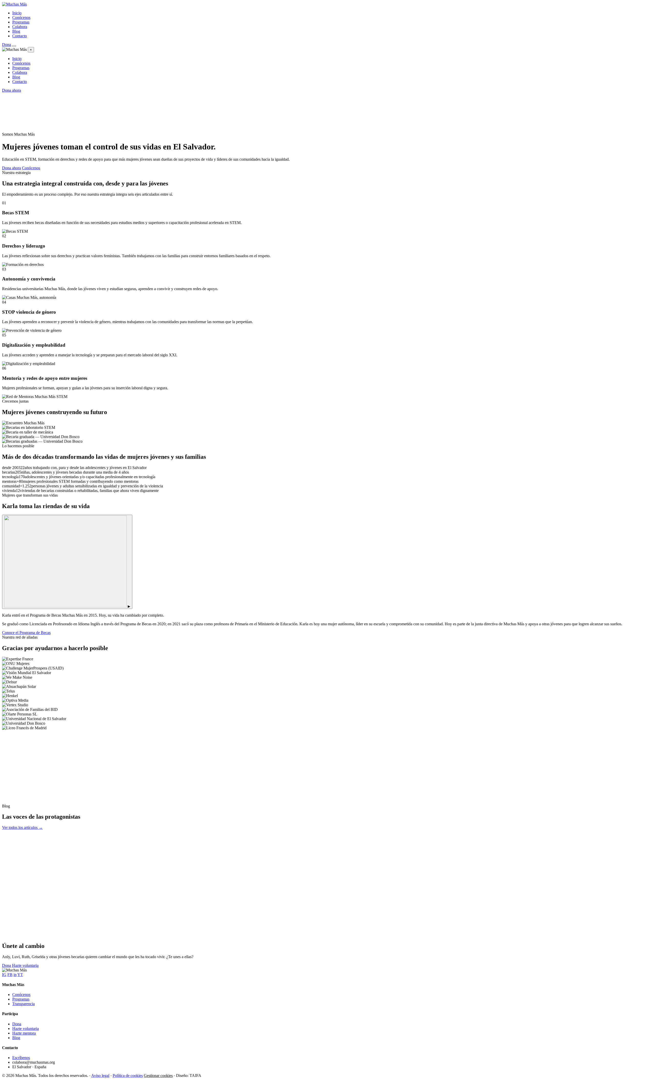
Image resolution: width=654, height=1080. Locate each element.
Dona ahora (11, 90)
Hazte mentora (24, 1033)
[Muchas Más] (14, 4)
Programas (20, 22)
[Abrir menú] (14, 46)
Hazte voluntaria (25, 965)
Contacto (19, 36)
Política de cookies (128, 1075)
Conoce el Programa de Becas (26, 632)
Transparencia (23, 1004)
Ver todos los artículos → (22, 827)
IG (4, 974)
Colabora (19, 27)
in (15, 974)
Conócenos (21, 17)
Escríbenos (21, 1057)
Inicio (16, 13)
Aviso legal (100, 1075)
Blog (16, 31)
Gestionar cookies (158, 1075)
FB (10, 974)
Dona (6, 44)
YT (20, 974)
